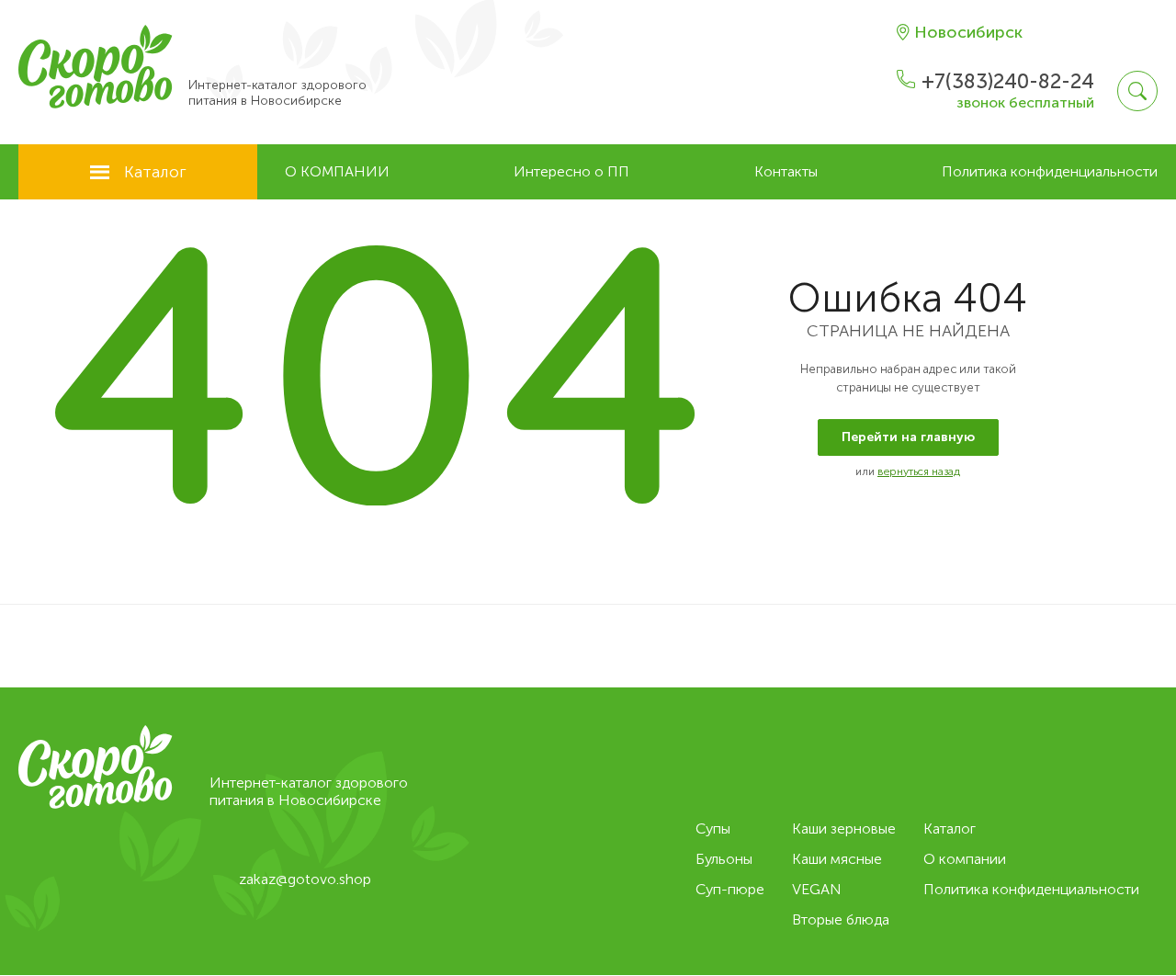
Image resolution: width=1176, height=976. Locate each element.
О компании (337, 171)
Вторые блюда (840, 919)
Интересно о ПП (571, 171)
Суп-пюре (729, 889)
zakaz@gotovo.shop (305, 879)
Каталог (155, 172)
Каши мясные (837, 859)
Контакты (786, 171)
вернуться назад (918, 471)
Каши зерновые (844, 828)
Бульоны (723, 859)
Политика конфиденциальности (1050, 171)
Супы (712, 828)
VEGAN (817, 889)
